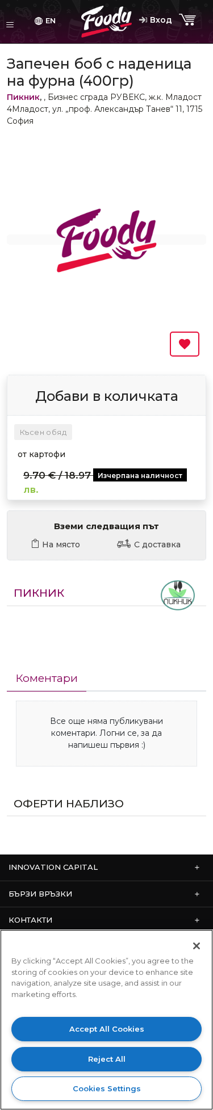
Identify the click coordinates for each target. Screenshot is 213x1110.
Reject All (107, 1058)
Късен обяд (43, 432)
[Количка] (188, 20)
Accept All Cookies (106, 1028)
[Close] (196, 945)
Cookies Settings (107, 1088)
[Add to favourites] (184, 344)
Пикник (23, 97)
